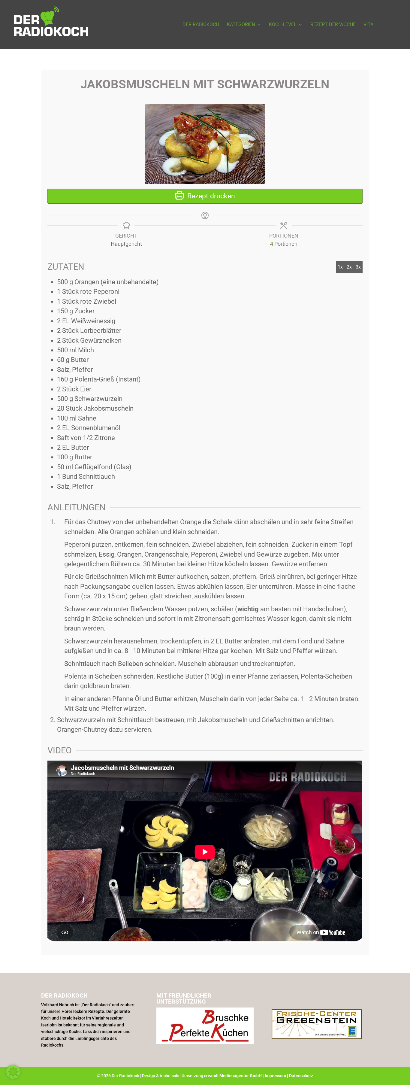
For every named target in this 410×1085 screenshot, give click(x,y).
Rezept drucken (210, 196)
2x (349, 267)
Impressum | (277, 1075)
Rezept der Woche (333, 25)
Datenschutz (301, 1075)
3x (358, 267)
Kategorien (241, 25)
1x (340, 267)
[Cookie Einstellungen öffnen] (13, 1077)
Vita (368, 25)
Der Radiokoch (200, 25)
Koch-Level (283, 25)
